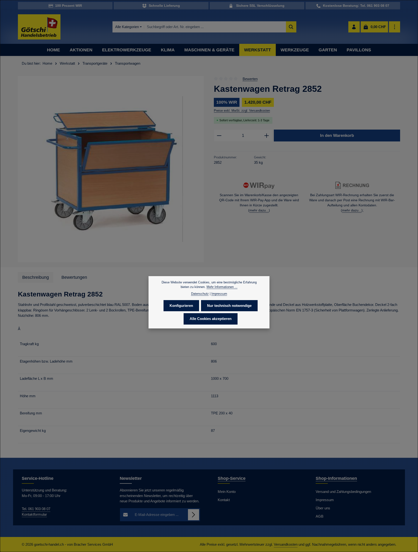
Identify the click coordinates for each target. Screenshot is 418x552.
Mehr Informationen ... (222, 287)
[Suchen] (291, 27)
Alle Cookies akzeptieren (210, 319)
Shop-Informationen (336, 478)
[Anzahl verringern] (219, 136)
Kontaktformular (34, 514)
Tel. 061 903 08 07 (36, 509)
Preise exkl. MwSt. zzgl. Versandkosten (242, 110)
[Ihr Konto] (354, 27)
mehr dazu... (259, 210)
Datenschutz (200, 293)
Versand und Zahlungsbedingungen (343, 492)
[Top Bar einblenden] (394, 27)
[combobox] (215, 27)
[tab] (35, 277)
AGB (319, 516)
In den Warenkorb (337, 135)
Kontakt (224, 500)
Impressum (325, 500)
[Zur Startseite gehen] (39, 27)
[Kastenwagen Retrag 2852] (111, 169)
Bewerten (250, 79)
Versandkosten (286, 544)
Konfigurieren (181, 305)
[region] (111, 169)
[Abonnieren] (193, 515)
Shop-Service (232, 478)
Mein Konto (227, 492)
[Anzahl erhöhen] (266, 136)
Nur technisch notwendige (229, 305)
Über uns (323, 508)
